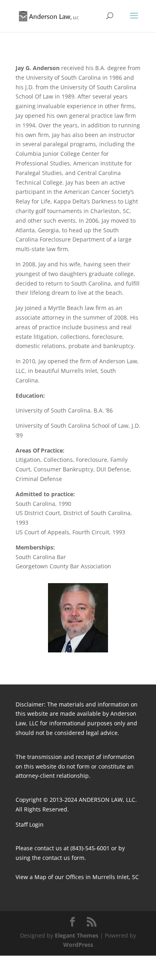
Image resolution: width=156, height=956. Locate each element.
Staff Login (30, 824)
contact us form (63, 857)
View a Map (31, 877)
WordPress (78, 944)
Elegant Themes (76, 935)
